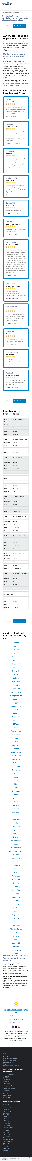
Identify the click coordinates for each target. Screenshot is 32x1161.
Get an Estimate (7, 1057)
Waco (16, 940)
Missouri (16, 844)
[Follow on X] (16, 1027)
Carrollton (16, 682)
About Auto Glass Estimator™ (11, 1065)
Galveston (16, 745)
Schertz (16, 904)
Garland (16, 749)
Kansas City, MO (7, 1122)
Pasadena (16, 858)
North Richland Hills (16, 851)
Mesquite (16, 830)
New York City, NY (8, 1127)
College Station (16, 696)
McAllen (16, 823)
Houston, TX (6, 1120)
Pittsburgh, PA (7, 1132)
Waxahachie (16, 943)
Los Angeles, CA (7, 1125)
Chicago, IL (6, 1109)
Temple (16, 918)
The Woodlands (16, 929)
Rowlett (16, 894)
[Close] (29, 1157)
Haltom (16, 763)
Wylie (16, 954)
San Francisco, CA (8, 1145)
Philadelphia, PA (7, 1130)
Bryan (16, 675)
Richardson (16, 879)
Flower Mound (16, 731)
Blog (4, 1064)
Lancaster (16, 791)
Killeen (16, 784)
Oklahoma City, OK (8, 1129)
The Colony (16, 925)
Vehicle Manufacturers (9, 1060)
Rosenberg (16, 887)
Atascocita (16, 657)
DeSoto (16, 710)
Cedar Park (16, 689)
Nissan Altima (7, 1092)
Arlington (16, 653)
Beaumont (16, 664)
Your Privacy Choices (15, 1019)
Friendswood (16, 738)
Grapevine (16, 759)
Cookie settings (4, 1159)
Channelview (16, 692)
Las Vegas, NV (7, 1123)
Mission (16, 837)
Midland (16, 834)
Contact (11, 1015)
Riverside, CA (7, 1136)
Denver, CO (6, 1116)
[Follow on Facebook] (13, 1027)
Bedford (16, 667)
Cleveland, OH (7, 1113)
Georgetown (16, 752)
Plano (16, 872)
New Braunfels (16, 848)
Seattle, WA (6, 1148)
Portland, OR (6, 1134)
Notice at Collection (14, 1022)
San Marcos (16, 901)
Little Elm (16, 809)
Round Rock (16, 890)
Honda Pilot (6, 1086)
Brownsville (16, 671)
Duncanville (16, 717)
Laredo (16, 795)
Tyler (16, 932)
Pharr (16, 869)
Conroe (16, 699)
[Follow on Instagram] (19, 1027)
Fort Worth (16, 735)
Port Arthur (16, 876)
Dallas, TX (6, 1115)
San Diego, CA (7, 1143)
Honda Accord (7, 1079)
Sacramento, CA (7, 1138)
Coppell (16, 703)
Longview (16, 812)
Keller (16, 781)
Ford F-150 (6, 1078)
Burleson (16, 678)
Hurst (16, 773)
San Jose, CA (7, 1146)
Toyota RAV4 (6, 1097)
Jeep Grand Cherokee (9, 1088)
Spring (16, 911)
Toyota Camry (7, 1094)
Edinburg (16, 720)
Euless (16, 728)
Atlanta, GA (6, 1104)
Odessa (16, 855)
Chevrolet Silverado (8, 1074)
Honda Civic (6, 1081)
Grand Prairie (16, 756)
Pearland (16, 862)
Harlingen (16, 766)
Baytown (16, 660)
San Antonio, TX (7, 1141)
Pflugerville (16, 865)
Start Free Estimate (19, 26)
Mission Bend (16, 841)
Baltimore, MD (7, 1108)
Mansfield (16, 819)
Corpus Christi (16, 706)
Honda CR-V (6, 1083)
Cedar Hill (16, 685)
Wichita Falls (16, 950)
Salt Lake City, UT (8, 1139)
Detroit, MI (6, 1118)
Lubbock (16, 816)
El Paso (16, 724)
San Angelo (16, 897)
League (16, 798)
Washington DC (7, 1152)
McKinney (16, 826)
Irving (16, 777)
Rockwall (16, 883)
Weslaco (16, 947)
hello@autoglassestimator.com (16, 1011)
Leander (16, 802)
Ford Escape (6, 1076)
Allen (16, 646)
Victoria (16, 936)
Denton (16, 713)
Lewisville (16, 805)
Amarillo (16, 650)
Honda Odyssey (7, 1085)
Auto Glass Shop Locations (10, 1058)
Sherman (16, 908)
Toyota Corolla (7, 1095)
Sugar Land (16, 915)
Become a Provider (8, 1062)
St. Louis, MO (6, 1150)
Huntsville (16, 770)
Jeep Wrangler (7, 1090)
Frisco (16, 742)
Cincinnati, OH (7, 1111)
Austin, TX (6, 1106)
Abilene (16, 643)
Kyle (16, 788)
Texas (16, 922)
